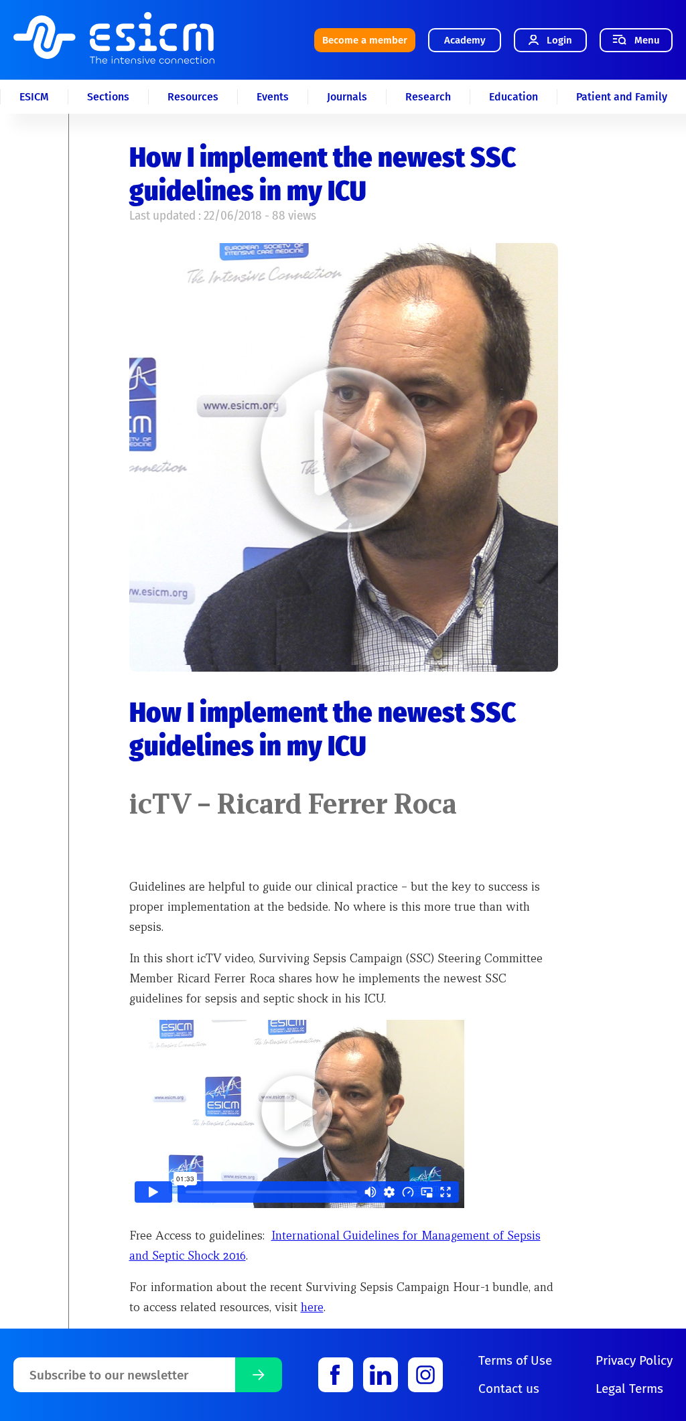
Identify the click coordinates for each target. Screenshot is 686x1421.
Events (273, 96)
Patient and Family (621, 96)
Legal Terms (629, 1388)
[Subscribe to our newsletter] (258, 1374)
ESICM (34, 96)
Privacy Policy (634, 1360)
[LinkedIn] (380, 1374)
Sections (108, 96)
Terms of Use (515, 1360)
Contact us (508, 1388)
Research (428, 96)
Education (513, 96)
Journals (347, 96)
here (312, 1307)
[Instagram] (425, 1374)
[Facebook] (335, 1374)
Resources (192, 96)
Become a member (364, 40)
